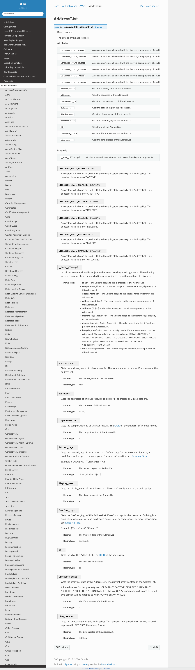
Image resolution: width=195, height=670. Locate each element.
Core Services (11, 262)
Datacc (8, 330)
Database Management (16, 312)
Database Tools (12, 321)
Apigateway (10, 140)
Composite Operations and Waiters (20, 76)
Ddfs (7, 343)
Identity (9, 474)
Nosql (8, 624)
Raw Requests (10, 72)
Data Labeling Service (15, 289)
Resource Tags (139, 456)
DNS (7, 384)
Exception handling (12, 63)
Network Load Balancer (16, 619)
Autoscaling (10, 176)
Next (153, 647)
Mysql (8, 610)
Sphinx (68, 664)
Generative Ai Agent (14, 438)
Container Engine (13, 248)
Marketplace (11, 574)
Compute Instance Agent (17, 244)
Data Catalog (11, 276)
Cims (7, 217)
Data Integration (13, 285)
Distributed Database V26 (17, 379)
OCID (117, 425)
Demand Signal (12, 352)
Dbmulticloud (11, 339)
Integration (10, 488)
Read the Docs (109, 664)
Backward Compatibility (15, 45)
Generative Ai (11, 434)
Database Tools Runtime (16, 325)
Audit (7, 172)
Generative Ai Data (14, 447)
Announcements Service (16, 126)
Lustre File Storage (14, 556)
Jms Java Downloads (15, 501)
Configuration (10, 27)
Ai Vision (9, 117)
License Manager (13, 515)
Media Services (12, 587)
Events (8, 402)
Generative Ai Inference (16, 452)
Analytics (9, 122)
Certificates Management (17, 212)
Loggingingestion (13, 547)
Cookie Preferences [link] (90, 669)
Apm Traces (10, 158)
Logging (7, 58)
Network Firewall (13, 615)
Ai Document (11, 104)
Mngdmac (10, 592)
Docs (56, 6)
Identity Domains (13, 483)
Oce (7, 633)
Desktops (9, 357)
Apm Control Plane (14, 149)
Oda (7, 646)
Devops (8, 361)
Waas (83, 6)
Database (9, 307)
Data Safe (10, 298)
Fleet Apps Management (16, 411)
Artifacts (9, 167)
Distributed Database (15, 375)
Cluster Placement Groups (17, 235)
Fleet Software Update (16, 416)
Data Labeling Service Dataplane (20, 294)
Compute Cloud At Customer (19, 239)
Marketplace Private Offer (17, 578)
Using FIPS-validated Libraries (17, 31)
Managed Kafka (12, 560)
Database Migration (14, 316)
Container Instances (14, 253)
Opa (7, 660)
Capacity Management (15, 203)
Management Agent (14, 565)
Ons (7, 655)
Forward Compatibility (14, 36)
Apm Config (10, 144)
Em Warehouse (12, 389)
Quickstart (8, 49)
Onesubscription (13, 651)
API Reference (10, 86)
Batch (8, 185)
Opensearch (11, 664)
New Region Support (13, 40)
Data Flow (10, 280)
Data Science (11, 303)
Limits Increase (12, 524)
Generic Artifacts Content (17, 456)
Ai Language (11, 108)
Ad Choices (105, 669)
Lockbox (9, 533)
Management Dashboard (17, 569)
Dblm (8, 334)
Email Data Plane (13, 398)
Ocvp (7, 642)
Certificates (10, 208)
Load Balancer (11, 529)
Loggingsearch (11, 551)
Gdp (7, 429)
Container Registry (14, 257)
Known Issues (10, 54)
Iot (6, 492)
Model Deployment (14, 596)
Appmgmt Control (13, 162)
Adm (7, 95)
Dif (6, 366)
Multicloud (10, 606)
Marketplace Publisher (15, 583)
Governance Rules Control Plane (20, 465)
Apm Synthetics (12, 153)
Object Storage (12, 628)
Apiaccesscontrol (13, 135)
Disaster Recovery (13, 370)
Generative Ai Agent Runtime (19, 443)
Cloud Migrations (13, 230)
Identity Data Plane (14, 479)
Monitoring (10, 601)
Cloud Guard (11, 226)
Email (7, 393)
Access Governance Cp (16, 90)
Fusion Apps (11, 425)
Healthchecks (11, 470)
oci (24, 4)
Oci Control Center (14, 637)
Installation (9, 22)
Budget (8, 199)
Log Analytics (11, 538)
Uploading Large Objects (15, 67)
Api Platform (11, 131)
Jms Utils (9, 506)
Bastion (8, 181)
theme (84, 664)
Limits (8, 520)
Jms (7, 497)
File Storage (10, 407)
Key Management (13, 511)
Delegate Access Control (16, 348)
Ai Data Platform (13, 99)
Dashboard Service (14, 271)
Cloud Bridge (11, 221)
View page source (149, 6)
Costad (8, 266)
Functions (10, 420)
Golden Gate (11, 461)
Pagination (8, 81)
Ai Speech (10, 113)
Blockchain (10, 194)
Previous (63, 647)
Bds (7, 190)
